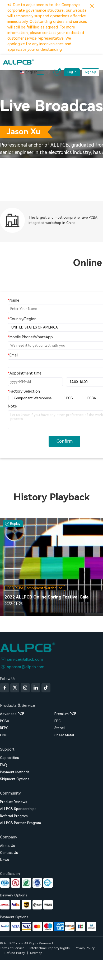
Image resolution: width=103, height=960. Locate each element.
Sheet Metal (64, 735)
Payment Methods (15, 772)
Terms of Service (12, 948)
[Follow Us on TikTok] (45, 687)
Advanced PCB (12, 714)
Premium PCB (65, 714)
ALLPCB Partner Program (20, 823)
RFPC (4, 728)
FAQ (3, 765)
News (4, 860)
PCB (69, 398)
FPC (57, 721)
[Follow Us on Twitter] (14, 687)
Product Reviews (13, 802)
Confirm (65, 441)
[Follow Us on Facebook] (4, 687)
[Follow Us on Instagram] (25, 687)
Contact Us (9, 853)
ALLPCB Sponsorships (18, 809)
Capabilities (9, 758)
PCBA (91, 398)
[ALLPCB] (18, 62)
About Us (7, 846)
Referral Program (14, 816)
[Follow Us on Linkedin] (35, 687)
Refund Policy (14, 953)
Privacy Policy (85, 948)
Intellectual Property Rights (49, 948)
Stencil (59, 728)
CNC (3, 735)
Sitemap (36, 953)
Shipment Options (14, 779)
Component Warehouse (33, 398)
